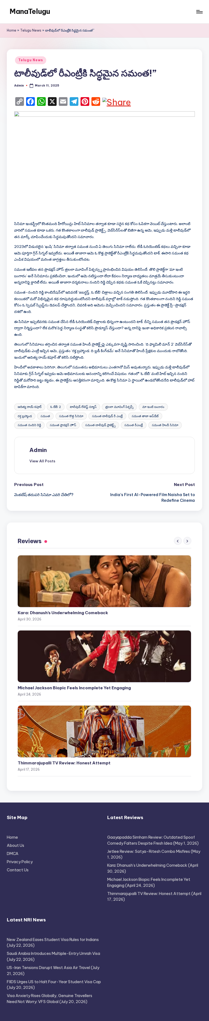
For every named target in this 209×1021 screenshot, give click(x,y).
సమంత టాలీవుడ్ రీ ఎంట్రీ (107, 416)
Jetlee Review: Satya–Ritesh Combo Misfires (148, 851)
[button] (42, 461)
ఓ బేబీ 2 (55, 407)
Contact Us (18, 870)
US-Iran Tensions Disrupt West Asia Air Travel (48, 967)
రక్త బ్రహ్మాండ (25, 416)
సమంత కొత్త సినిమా (71, 416)
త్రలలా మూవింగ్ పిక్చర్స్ (119, 407)
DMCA (13, 853)
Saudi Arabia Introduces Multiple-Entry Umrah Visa (53, 953)
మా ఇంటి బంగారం (153, 407)
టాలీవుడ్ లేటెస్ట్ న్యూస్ (83, 407)
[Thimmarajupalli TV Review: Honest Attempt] (104, 731)
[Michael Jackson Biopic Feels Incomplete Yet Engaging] (104, 656)
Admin (38, 450)
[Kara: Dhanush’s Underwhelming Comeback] (104, 581)
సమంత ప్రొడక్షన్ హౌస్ (63, 425)
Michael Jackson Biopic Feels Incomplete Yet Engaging (74, 687)
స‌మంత (45, 416)
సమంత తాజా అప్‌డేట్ (145, 416)
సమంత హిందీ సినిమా (165, 425)
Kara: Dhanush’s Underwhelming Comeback (63, 612)
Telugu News (30, 30)
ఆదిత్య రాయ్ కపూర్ (30, 407)
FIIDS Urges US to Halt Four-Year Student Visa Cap (54, 981)
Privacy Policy (20, 861)
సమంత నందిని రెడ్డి (29, 425)
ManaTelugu (30, 11)
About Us (15, 845)
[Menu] (199, 11)
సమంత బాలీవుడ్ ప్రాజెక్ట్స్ (100, 425)
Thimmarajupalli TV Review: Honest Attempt (64, 762)
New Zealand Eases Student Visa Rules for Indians (53, 939)
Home (11, 30)
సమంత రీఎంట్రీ (133, 425)
